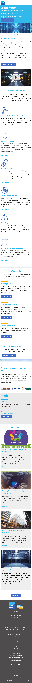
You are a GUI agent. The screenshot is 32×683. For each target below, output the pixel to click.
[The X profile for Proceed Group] (14, 664)
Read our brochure (7, 64)
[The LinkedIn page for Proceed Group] (17, 664)
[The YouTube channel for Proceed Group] (19, 664)
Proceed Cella (16, 613)
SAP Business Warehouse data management (16, 627)
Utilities (16, 617)
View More (15, 595)
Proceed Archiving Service (16, 625)
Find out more (6, 20)
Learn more (4, 128)
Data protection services (16, 631)
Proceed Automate (16, 615)
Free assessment (8, 355)
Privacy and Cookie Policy (16, 674)
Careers (16, 641)
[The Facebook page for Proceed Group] (12, 664)
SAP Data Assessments (16, 636)
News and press (16, 650)
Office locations (16, 660)
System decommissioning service (16, 634)
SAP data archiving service (16, 624)
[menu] (30, 2)
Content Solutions (16, 632)
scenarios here (25, 100)
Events (16, 648)
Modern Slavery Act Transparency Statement (16, 677)
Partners (16, 640)
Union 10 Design (25, 680)
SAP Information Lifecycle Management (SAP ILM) (16, 629)
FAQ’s (16, 646)
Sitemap (16, 675)
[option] (5, 389)
